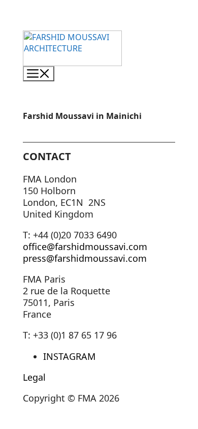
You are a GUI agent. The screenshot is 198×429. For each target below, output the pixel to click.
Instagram (69, 356)
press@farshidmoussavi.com (85, 258)
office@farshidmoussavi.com (85, 246)
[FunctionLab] (72, 60)
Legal (34, 377)
